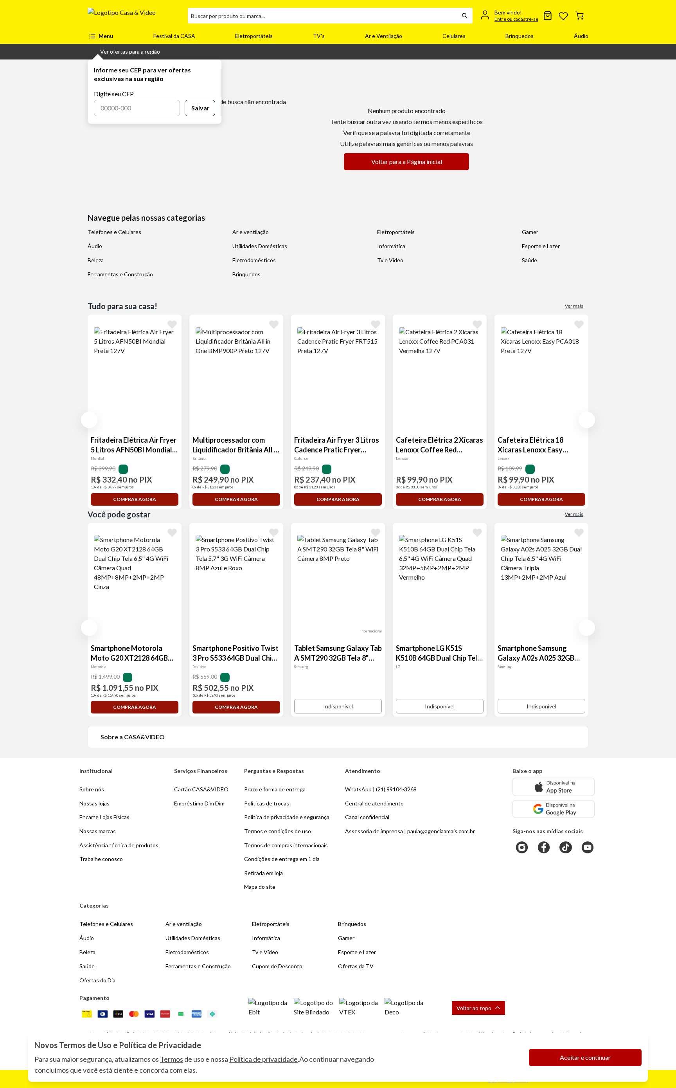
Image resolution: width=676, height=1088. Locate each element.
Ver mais (574, 306)
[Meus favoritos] (563, 15)
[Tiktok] (565, 847)
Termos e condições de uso (277, 831)
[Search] (465, 15)
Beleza (96, 260)
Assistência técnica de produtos (118, 845)
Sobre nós (91, 789)
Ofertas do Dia (97, 980)
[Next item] (587, 420)
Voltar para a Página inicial (406, 161)
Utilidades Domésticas (259, 246)
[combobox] (322, 15)
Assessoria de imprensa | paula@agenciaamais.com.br (410, 831)
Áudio (581, 35)
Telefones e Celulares (114, 232)
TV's (319, 35)
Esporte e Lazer (541, 246)
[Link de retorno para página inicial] (135, 15)
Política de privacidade (263, 1059)
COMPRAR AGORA (134, 499)
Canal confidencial (367, 817)
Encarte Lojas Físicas (104, 817)
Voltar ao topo (474, 1008)
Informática (391, 246)
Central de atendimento (374, 803)
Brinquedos (519, 35)
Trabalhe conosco (101, 859)
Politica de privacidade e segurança (286, 817)
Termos (171, 1059)
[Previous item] (89, 420)
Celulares (454, 35)
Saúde (529, 260)
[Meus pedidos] (547, 15)
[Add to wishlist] (172, 324)
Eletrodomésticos (254, 260)
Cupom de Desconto (277, 966)
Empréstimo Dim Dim (199, 803)
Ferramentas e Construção (120, 274)
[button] (124, 51)
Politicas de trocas (266, 803)
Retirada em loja (263, 873)
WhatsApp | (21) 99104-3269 (381, 789)
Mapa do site (259, 886)
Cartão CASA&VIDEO (201, 789)
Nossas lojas (94, 803)
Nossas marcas (97, 831)
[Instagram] (521, 847)
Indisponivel (338, 706)
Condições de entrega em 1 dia (282, 859)
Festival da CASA (174, 35)
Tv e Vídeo (390, 260)
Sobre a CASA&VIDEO (133, 736)
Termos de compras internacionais (286, 845)
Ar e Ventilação (383, 35)
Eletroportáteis (254, 35)
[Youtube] (587, 847)
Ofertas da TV (356, 966)
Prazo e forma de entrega (275, 789)
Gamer (530, 232)
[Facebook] (543, 847)
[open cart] (579, 15)
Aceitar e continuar (585, 1057)
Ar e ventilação (250, 232)
